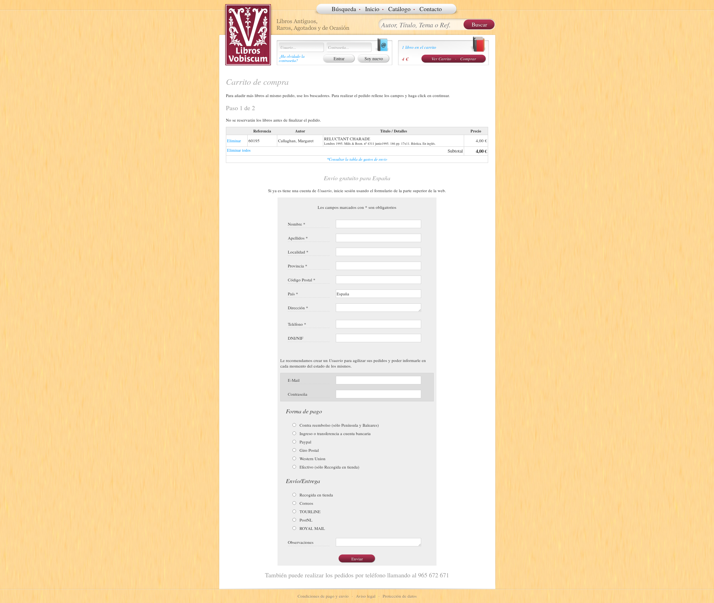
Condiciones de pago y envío (323, 596)
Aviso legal (365, 596)
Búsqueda (344, 9)
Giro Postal (308, 450)
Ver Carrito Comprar (453, 58)
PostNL (305, 520)
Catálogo (399, 9)
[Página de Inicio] (248, 35)
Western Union (311, 458)
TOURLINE (309, 511)
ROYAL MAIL (311, 528)
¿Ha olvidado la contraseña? (292, 58)
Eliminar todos (238, 150)
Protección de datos (400, 596)
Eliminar (234, 140)
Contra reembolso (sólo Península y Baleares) (338, 425)
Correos (305, 503)
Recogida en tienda (315, 495)
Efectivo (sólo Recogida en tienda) (328, 467)
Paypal (304, 442)
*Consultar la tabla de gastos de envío (357, 159)
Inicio (372, 9)
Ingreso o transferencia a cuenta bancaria (334, 433)
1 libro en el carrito (419, 47)
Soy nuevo (374, 58)
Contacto (430, 9)
